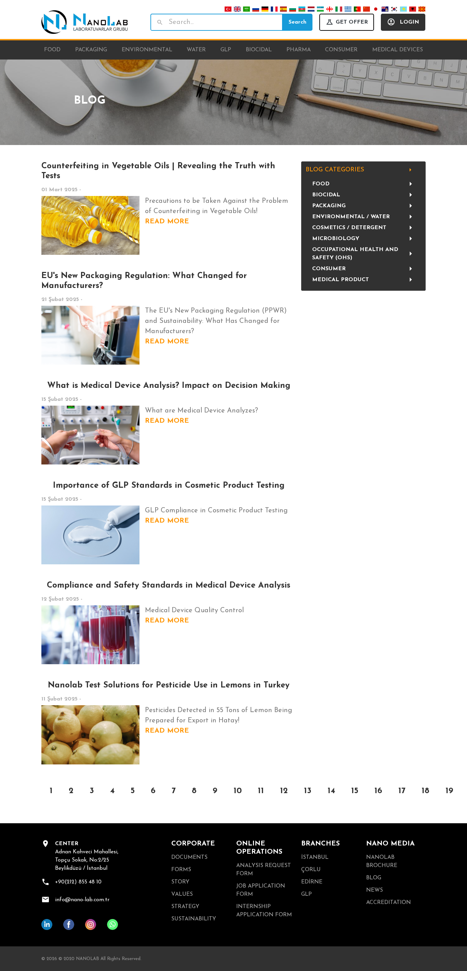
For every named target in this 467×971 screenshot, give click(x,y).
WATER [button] (196, 50)
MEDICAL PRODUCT (340, 280)
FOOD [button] (52, 50)
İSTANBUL (315, 857)
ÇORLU (311, 869)
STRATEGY (185, 906)
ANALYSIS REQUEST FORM (263, 870)
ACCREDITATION (388, 902)
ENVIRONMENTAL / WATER (351, 217)
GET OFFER (352, 22)
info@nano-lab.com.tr (82, 900)
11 (261, 791)
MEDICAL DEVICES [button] (397, 50)
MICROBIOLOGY (335, 238)
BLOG (373, 878)
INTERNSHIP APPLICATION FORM (264, 911)
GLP (306, 894)
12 (284, 791)
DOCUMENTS (189, 857)
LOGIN (409, 22)
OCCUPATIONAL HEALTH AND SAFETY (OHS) (355, 254)
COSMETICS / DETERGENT (349, 228)
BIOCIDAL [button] (259, 50)
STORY (180, 882)
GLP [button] (226, 50)
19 (449, 791)
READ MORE (167, 221)
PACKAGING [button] (91, 50)
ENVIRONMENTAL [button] (147, 50)
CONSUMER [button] (341, 50)
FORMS (181, 869)
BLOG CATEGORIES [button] (335, 170)
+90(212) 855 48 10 (78, 882)
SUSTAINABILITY (193, 919)
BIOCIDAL (326, 195)
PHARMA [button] (298, 50)
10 (238, 791)
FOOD (321, 184)
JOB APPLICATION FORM (260, 890)
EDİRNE (311, 882)
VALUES (182, 894)
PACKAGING (329, 206)
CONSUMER (329, 269)
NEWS (374, 890)
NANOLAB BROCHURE (381, 861)
